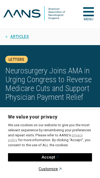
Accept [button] (48, 157)
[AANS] (34, 14)
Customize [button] (48, 169)
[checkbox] (88, 11)
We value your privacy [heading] (33, 117)
